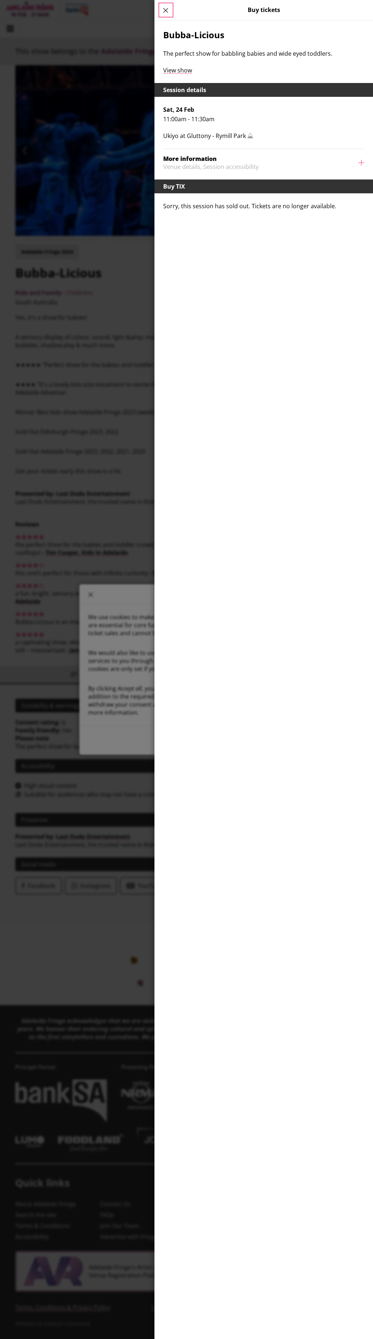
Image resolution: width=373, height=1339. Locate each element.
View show (177, 70)
